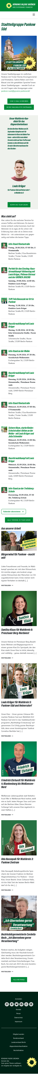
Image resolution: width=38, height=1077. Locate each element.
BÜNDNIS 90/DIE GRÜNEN (24, 4)
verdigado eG (17, 1066)
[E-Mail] (7, 1004)
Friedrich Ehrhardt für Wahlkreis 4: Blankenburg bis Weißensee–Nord (18, 784)
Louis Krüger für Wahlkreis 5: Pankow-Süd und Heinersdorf (16, 703)
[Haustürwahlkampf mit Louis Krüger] (4, 325)
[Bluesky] (16, 1004)
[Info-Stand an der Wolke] (4, 353)
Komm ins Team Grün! (19, 205)
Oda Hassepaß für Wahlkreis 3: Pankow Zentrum (17, 860)
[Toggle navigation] (34, 14)
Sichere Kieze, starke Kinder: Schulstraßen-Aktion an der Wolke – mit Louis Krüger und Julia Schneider (21, 432)
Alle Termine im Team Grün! (19, 520)
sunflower (17, 1063)
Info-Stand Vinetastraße (19, 244)
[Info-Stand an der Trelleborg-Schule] (4, 490)
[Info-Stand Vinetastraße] (4, 246)
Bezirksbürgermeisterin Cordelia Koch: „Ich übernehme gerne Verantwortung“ (18, 938)
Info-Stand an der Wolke (19, 351)
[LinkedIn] (31, 1004)
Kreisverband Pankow (23, 7)
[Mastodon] (12, 1004)
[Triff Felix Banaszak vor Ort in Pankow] (4, 301)
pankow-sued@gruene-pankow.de (15, 91)
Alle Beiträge (19, 980)
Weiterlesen (7, 585)
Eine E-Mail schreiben (19, 101)
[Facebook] (21, 1004)
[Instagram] (26, 1004)
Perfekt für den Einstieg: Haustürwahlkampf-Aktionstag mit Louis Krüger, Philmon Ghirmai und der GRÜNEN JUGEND (21, 273)
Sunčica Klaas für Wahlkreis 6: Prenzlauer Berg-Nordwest (17, 631)
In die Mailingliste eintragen (19, 107)
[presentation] (19, 541)
